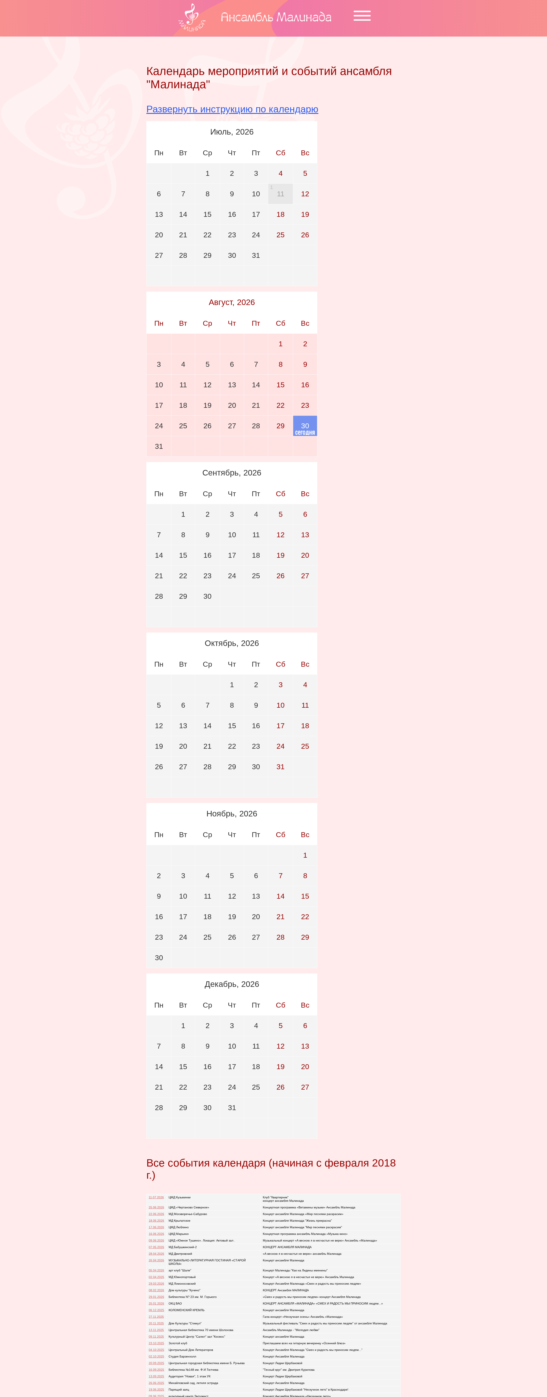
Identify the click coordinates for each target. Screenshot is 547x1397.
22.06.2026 (156, 1214)
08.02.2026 (156, 1290)
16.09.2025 (156, 1369)
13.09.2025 (156, 1376)
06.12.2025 (156, 1310)
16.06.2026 (156, 1234)
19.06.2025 (156, 1389)
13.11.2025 (156, 1330)
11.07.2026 (156, 1197)
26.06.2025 (156, 1383)
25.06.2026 (156, 1207)
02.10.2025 (156, 1356)
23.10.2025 (156, 1343)
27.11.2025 (156, 1316)
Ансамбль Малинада (276, 18)
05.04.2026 (156, 1270)
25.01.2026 (156, 1303)
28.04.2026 (156, 1253)
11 (280, 194)
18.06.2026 (156, 1220)
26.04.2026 (156, 1260)
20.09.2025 (156, 1363)
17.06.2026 (156, 1227)
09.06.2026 (156, 1240)
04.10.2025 (156, 1350)
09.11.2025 (156, 1336)
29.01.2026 (156, 1297)
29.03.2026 (156, 1283)
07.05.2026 (156, 1247)
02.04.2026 (156, 1277)
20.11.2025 (156, 1323)
